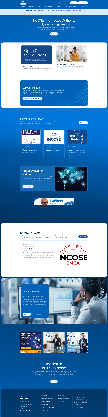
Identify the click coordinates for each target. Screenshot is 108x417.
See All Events (83, 236)
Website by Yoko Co (84, 414)
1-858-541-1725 (23, 406)
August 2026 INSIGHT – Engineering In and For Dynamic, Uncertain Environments (30, 150)
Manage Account (82, 3)
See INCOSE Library (37, 314)
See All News (83, 122)
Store (62, 3)
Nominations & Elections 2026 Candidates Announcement (53, 149)
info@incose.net (24, 408)
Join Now (54, 381)
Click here (78, 10)
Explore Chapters (28, 186)
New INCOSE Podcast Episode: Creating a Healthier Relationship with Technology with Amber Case (77, 150)
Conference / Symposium (28, 246)
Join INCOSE (73, 3)
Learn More (54, 34)
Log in (67, 3)
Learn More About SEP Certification (32, 98)
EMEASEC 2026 (27, 248)
